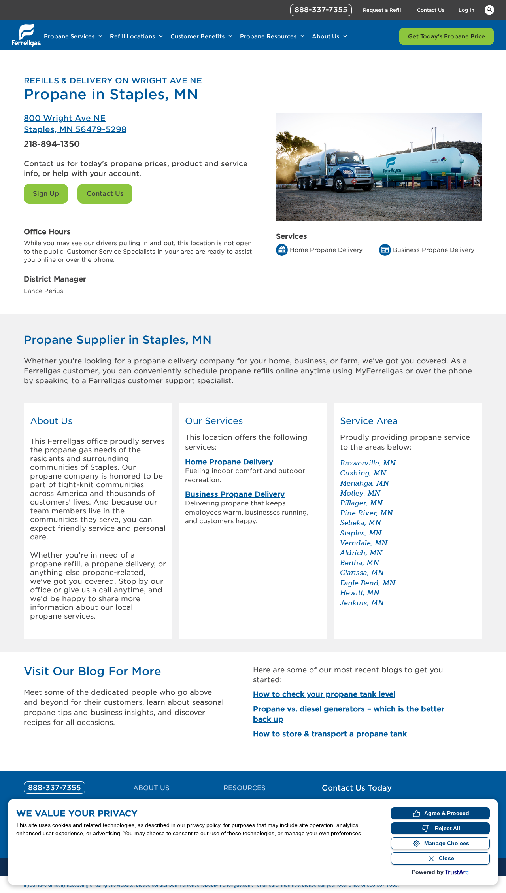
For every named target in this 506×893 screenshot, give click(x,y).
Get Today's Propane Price (446, 36)
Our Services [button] (214, 421)
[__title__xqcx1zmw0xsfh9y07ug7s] (26, 35)
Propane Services (69, 36)
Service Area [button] (369, 421)
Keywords (489, 9)
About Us (325, 36)
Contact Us (430, 10)
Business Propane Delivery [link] (235, 494)
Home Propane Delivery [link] (229, 462)
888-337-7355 (321, 10)
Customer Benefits (197, 36)
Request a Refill (383, 10)
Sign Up (46, 193)
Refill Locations (132, 36)
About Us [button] (51, 421)
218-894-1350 (52, 144)
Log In (466, 10)
